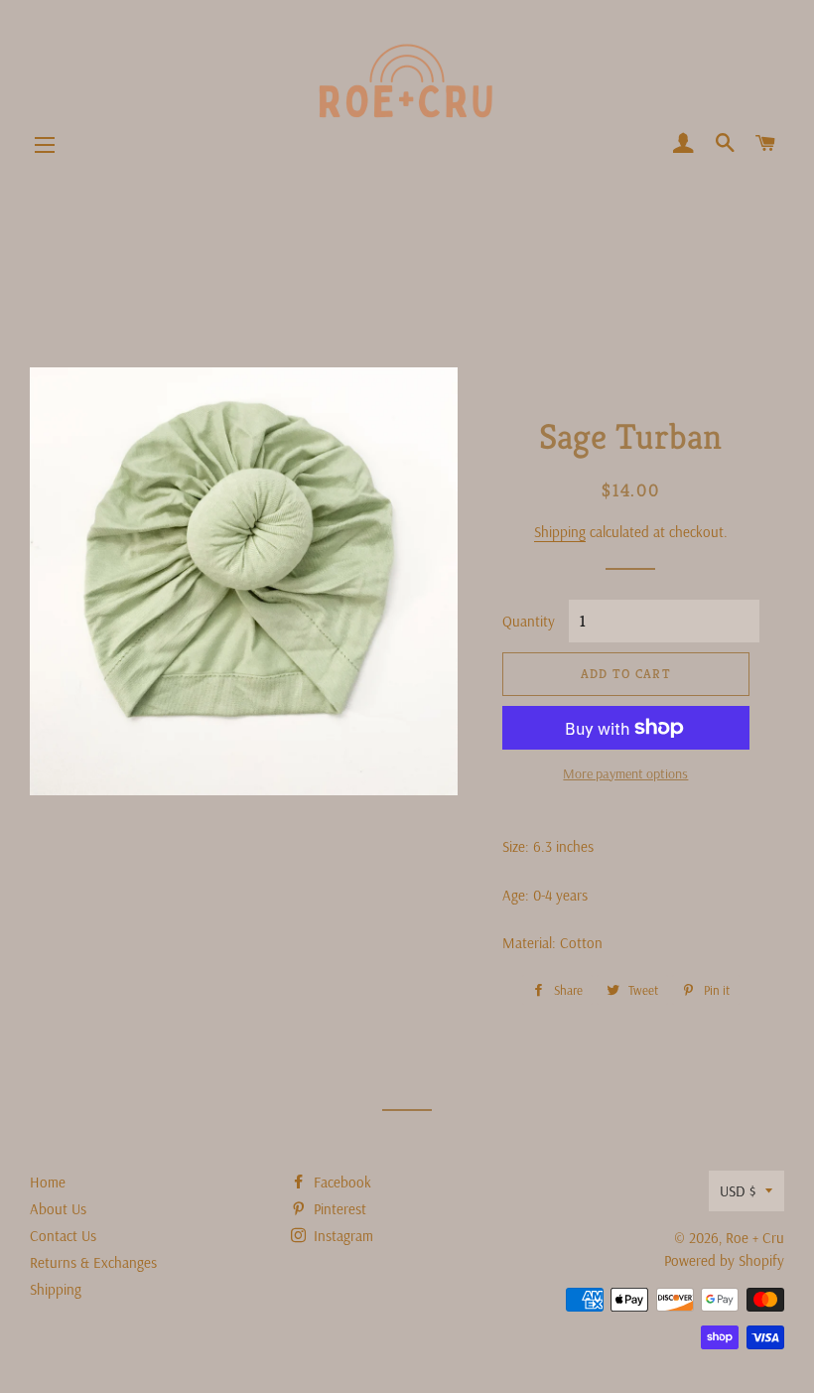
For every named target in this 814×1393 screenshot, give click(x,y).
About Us (58, 1208)
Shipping (560, 531)
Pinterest (338, 1208)
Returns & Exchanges (93, 1262)
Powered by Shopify (724, 1260)
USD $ (737, 1191)
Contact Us (63, 1235)
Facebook (340, 1182)
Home (48, 1182)
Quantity (528, 621)
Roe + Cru (755, 1237)
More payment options (625, 773)
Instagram (341, 1235)
